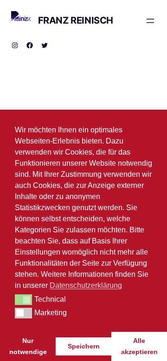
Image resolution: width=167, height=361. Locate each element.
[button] (23, 299)
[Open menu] (150, 20)
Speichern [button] (84, 346)
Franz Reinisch (75, 20)
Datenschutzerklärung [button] (86, 285)
